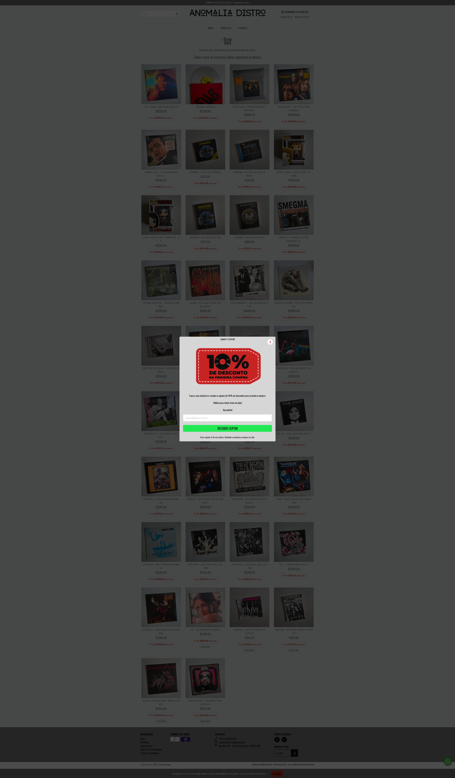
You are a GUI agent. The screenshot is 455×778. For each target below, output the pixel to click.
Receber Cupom (228, 428)
